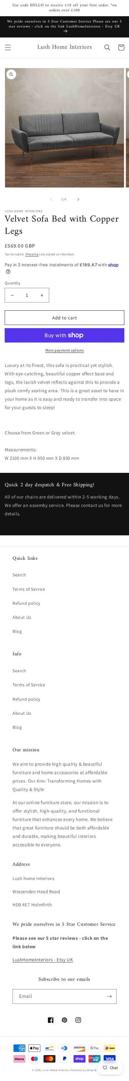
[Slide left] (51, 199)
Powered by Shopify (83, 1070)
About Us (22, 617)
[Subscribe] (109, 996)
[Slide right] (78, 199)
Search (19, 575)
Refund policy (26, 603)
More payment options (64, 350)
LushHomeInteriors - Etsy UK (43, 960)
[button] (8, 47)
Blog (17, 631)
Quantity (12, 283)
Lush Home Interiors (56, 1070)
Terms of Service (29, 589)
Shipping (32, 254)
